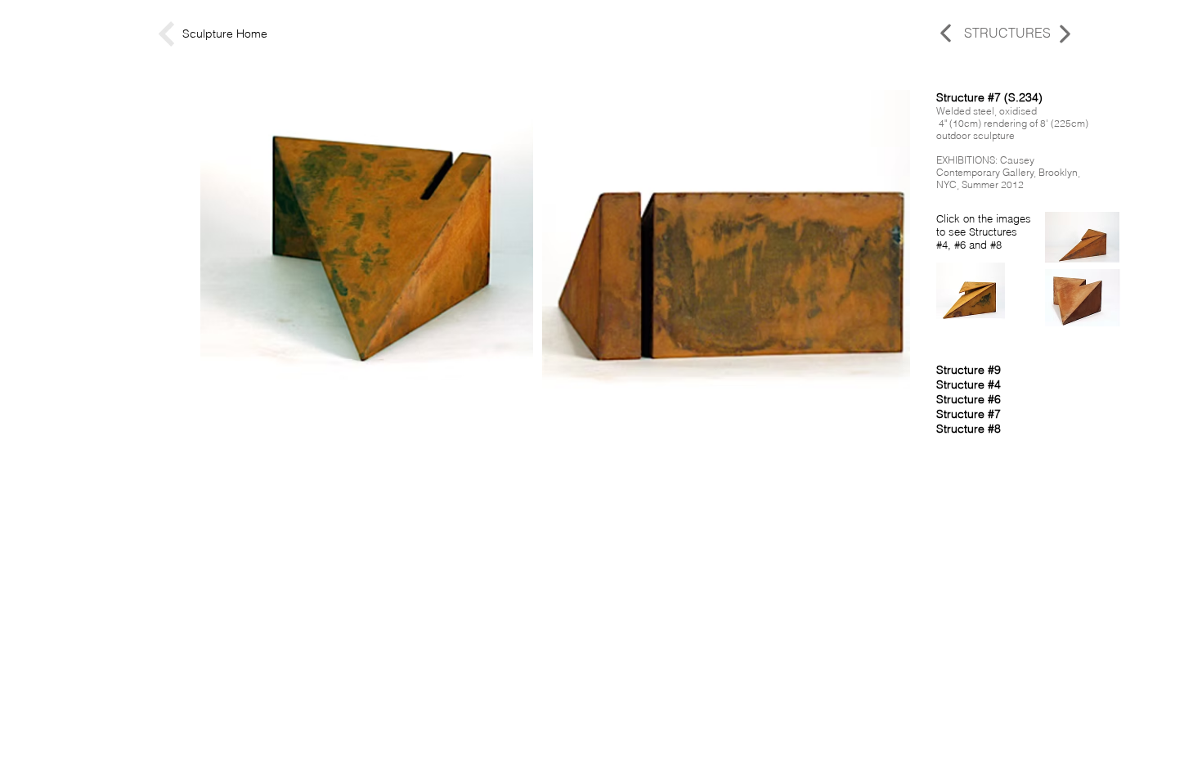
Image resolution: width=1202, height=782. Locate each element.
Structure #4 (968, 384)
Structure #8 (968, 428)
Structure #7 (968, 414)
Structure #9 (968, 369)
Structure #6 (968, 399)
